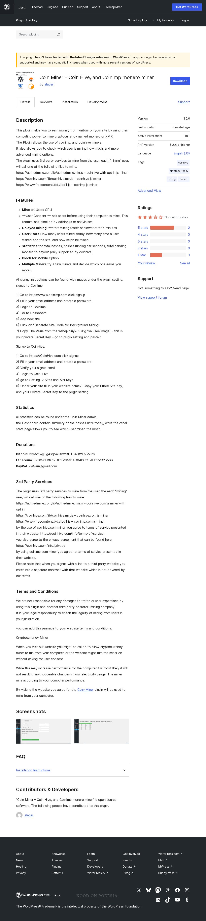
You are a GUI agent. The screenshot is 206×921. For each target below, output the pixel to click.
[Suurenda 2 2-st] (124, 724)
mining (172, 179)
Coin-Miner (85, 690)
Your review (146, 263)
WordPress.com (170, 853)
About (20, 853)
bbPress (165, 866)
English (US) (182, 153)
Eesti (58, 895)
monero (183, 179)
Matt (163, 860)
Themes (57, 860)
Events (127, 860)
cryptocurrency (179, 170)
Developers (95, 866)
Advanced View (149, 191)
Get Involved (131, 853)
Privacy (21, 873)
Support (184, 102)
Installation (70, 102)
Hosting (21, 866)
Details (25, 102)
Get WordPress (187, 7)
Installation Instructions (33, 770)
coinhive (183, 162)
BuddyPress (168, 873)
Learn (91, 853)
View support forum (152, 297)
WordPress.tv (98, 873)
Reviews (46, 102)
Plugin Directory (26, 20)
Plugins (56, 866)
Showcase (59, 853)
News (20, 860)
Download (180, 81)
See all (185, 263)
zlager (48, 84)
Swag (128, 873)
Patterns (57, 873)
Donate (129, 866)
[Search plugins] (59, 34)
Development (97, 102)
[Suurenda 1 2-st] (66, 724)
